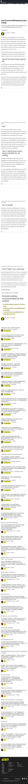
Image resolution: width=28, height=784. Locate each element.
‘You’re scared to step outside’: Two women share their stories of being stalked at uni (14, 598)
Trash (18, 579)
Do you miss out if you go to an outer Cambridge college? (12, 335)
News (13, 358)
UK (5, 519)
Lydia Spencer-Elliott (9, 530)
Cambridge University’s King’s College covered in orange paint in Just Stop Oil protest (13, 410)
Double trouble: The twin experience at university (10, 364)
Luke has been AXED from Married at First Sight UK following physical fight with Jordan (13, 746)
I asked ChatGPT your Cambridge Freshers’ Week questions (13, 382)
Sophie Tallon (7, 367)
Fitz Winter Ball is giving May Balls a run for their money (12, 373)
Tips (21, 3)
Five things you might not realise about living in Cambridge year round (13, 496)
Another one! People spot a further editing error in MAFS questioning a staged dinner (12, 608)
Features (13, 32)
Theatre (15, 329)
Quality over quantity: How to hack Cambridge (12, 390)
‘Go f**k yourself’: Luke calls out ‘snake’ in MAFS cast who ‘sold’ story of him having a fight (13, 735)
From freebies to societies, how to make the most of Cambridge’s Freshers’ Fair (13, 468)
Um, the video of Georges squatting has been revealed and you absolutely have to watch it (13, 631)
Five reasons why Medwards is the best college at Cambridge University (14, 345)
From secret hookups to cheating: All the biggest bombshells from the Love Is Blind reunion (12, 679)
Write (17, 3)
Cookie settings (20, 766)
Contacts (19, 765)
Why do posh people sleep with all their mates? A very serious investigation (14, 692)
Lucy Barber (7, 384)
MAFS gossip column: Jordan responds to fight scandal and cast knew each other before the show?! (14, 549)
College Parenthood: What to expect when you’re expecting (12, 447)
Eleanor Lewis (7, 358)
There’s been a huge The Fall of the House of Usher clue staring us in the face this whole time (13, 586)
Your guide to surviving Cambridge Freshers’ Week (11, 505)
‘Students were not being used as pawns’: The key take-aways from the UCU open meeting (13, 355)
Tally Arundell (8, 403)
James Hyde (7, 338)
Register (10, 770)
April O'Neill (7, 422)
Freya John (7, 507)
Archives (10, 766)
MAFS (12, 552)
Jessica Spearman (8, 348)
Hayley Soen (7, 552)
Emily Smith (7, 541)
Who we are (19, 764)
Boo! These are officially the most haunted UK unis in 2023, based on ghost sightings (12, 538)
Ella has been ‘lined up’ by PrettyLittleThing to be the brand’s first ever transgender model (13, 563)
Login (9, 771)
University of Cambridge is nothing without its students (12, 428)
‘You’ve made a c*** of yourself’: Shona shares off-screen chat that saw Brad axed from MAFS (13, 713)
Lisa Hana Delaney (8, 471)
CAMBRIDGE (7, 330)
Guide (21, 449)
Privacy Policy (11, 765)
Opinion (13, 338)
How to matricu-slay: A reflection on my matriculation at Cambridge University (14, 400)
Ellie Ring (6, 634)
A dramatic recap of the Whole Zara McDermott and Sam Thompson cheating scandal (12, 514)
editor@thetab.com (18, 778)
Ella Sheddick (7, 32)
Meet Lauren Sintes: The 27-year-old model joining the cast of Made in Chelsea (13, 657)
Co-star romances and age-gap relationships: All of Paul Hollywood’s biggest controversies (12, 527)
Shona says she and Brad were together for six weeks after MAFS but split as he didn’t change (14, 703)
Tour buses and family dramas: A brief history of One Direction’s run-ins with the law (13, 576)
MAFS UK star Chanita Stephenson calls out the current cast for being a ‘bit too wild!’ (13, 725)
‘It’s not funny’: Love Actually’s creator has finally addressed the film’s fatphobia (13, 620)
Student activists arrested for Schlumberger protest (13, 486)
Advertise (10, 764)
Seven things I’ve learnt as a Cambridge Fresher (12, 419)
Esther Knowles (8, 375)
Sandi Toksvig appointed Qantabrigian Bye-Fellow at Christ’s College (11, 438)
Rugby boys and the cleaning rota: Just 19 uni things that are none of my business (13, 667)
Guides (13, 393)
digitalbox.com (6, 778)
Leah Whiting (7, 393)
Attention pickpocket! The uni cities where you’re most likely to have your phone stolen (14, 643)
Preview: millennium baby (10, 328)
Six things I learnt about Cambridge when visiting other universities (12, 458)
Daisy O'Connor (8, 329)
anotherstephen (8, 517)
